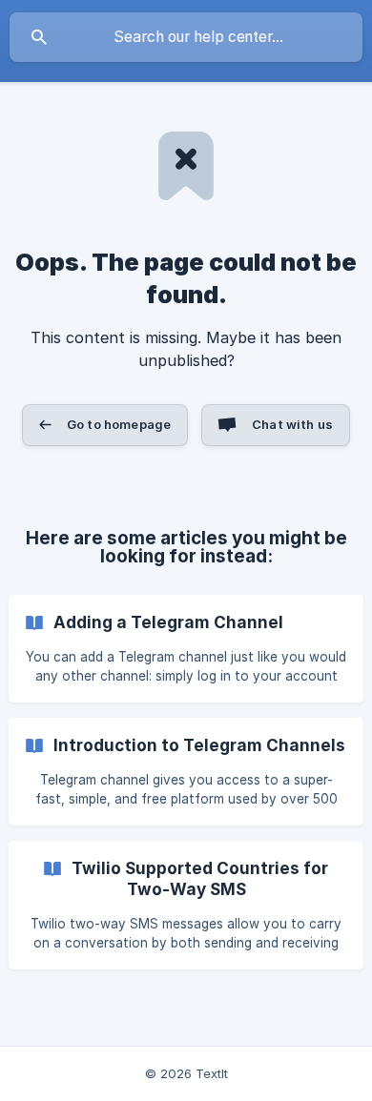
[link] (186, 649)
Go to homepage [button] (119, 424)
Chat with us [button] (292, 424)
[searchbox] (186, 37)
